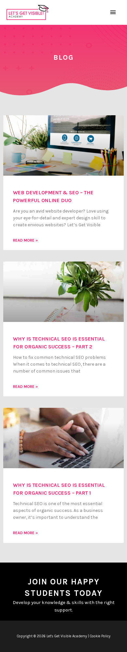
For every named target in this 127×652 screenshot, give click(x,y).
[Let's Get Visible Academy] (28, 12)
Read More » (25, 240)
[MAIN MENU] (113, 12)
